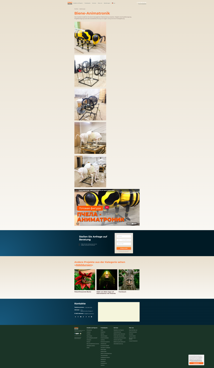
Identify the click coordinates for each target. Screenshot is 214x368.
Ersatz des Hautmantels (119, 335)
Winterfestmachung (118, 343)
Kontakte (131, 333)
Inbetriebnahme (117, 332)
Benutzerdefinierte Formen (93, 343)
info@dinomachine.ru (89, 313)
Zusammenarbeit (133, 332)
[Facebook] (86, 317)
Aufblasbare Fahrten (105, 357)
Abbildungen (82, 8)
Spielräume (103, 359)
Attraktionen (103, 343)
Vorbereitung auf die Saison (120, 337)
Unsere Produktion (133, 340)
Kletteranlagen (104, 335)
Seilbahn (103, 365)
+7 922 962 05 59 (141, 2)
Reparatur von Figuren (119, 330)
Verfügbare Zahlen (91, 345)
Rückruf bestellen (142, 3)
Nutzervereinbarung (77, 338)
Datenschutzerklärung (77, 337)
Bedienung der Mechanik (119, 333)
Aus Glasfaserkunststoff (92, 337)
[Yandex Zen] (91, 317)
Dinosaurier (89, 330)
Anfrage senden (124, 248)
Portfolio (76, 8)
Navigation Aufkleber (105, 347)
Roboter (88, 341)
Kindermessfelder (105, 337)
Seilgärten (103, 332)
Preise (88, 347)
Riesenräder (103, 349)
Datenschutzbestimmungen (196, 361)
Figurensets (89, 335)
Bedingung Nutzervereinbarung (195, 360)
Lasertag (103, 339)
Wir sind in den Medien (132, 338)
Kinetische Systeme (105, 341)
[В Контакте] (75, 317)
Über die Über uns (133, 330)
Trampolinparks (104, 355)
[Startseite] (76, 328)
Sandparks (103, 361)
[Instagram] (78, 317)
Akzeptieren (196, 363)
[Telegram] (89, 317)
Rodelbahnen (104, 363)
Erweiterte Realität (105, 345)
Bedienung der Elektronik (119, 341)
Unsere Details (132, 335)
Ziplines (102, 333)
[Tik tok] (83, 317)
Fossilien (89, 333)
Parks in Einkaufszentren (106, 353)
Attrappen (89, 339)
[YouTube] (81, 317)
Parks (102, 330)
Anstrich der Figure (118, 339)
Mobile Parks (103, 351)
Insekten (89, 332)
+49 (118, 240)
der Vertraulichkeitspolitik (124, 251)
